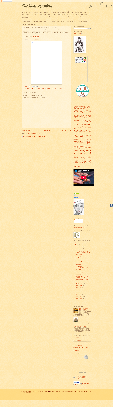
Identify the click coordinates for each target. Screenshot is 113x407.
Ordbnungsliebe (82, 142)
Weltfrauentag (83, 165)
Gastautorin (88, 115)
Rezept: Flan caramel (81, 281)
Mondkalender (76, 139)
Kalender (60, 88)
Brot (82, 107)
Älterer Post (66, 130)
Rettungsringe (79, 254)
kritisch (76, 135)
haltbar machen (78, 123)
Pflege (75, 145)
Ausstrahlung (82, 106)
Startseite (27, 21)
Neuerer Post (26, 130)
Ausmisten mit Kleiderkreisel (81, 347)
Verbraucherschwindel (86, 161)
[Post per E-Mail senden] (30, 86)
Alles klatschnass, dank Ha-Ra (81, 326)
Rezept (81, 148)
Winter (75, 166)
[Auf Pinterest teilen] (37, 86)
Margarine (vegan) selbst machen (83, 309)
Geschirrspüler (77, 119)
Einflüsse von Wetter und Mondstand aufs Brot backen (83, 252)
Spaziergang (76, 154)
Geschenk (34, 88)
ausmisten (76, 106)
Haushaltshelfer (86, 124)
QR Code (81, 147)
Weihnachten (76, 165)
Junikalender (88, 130)
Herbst (79, 127)
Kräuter (76, 134)
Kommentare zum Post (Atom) (34, 133)
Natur (89, 139)
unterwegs (88, 160)
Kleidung (89, 131)
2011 (76, 302)
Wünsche (79, 166)
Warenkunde (81, 163)
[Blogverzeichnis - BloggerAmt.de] (78, 195)
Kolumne (81, 132)
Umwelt (83, 160)
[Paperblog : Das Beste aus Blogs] (77, 383)
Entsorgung (88, 108)
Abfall (80, 105)
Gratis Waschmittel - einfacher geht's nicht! (82, 267)
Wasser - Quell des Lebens (82, 272)
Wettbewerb (89, 165)
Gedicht (89, 116)
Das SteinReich (77, 340)
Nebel (84, 141)
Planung (32, 89)
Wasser (89, 163)
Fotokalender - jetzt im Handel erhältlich (82, 277)
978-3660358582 (36, 36)
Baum (74, 107)
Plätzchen (76, 146)
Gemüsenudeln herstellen (82, 279)
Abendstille (78, 274)
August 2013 (79, 285)
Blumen (78, 107)
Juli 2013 (78, 287)
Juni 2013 (78, 289)
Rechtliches (71, 21)
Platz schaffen (87, 145)
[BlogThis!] (33, 86)
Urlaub (75, 161)
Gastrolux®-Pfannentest (79, 116)
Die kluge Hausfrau (37, 6)
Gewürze (89, 120)
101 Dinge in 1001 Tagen (80, 343)
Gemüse (75, 117)
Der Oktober (78, 269)
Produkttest (82, 146)
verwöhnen (76, 162)
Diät (81, 108)
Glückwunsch (76, 121)
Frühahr (84, 114)
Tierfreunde (88, 157)
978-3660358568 (36, 37)
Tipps (83, 158)
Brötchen (86, 107)
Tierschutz (76, 158)
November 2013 (79, 248)
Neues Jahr (88, 141)
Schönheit (76, 150)
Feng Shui (83, 111)
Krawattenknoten (88, 134)
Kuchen (86, 135)
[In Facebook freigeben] (36, 86)
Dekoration (76, 108)
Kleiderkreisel (82, 131)
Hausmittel (76, 126)
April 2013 (79, 292)
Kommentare (78, 222)
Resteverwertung (87, 147)
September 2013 (80, 283)
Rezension (76, 148)
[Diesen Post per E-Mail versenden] (32, 86)
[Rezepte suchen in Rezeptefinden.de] (78, 384)
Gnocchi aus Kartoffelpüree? (83, 271)
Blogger (59, 397)
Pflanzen (88, 144)
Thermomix (76, 157)
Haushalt (77, 124)
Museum (83, 139)
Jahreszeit (54, 88)
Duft (84, 108)
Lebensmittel (26, 89)
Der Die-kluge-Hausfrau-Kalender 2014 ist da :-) (82, 259)
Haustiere (87, 126)
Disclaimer (76, 350)
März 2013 (78, 294)
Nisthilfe (76, 142)
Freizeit (84, 112)
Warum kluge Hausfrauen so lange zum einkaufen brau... (83, 257)
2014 (76, 242)
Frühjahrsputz (76, 115)
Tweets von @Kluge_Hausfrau (80, 227)
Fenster (89, 111)
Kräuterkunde (81, 134)
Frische (80, 114)
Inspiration (47, 88)
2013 (76, 244)
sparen (89, 153)
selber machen (85, 150)
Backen (89, 106)
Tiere (82, 157)
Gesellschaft (87, 119)
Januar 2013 (79, 298)
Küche (81, 135)
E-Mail (49, 391)
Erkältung (76, 110)
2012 (76, 300)
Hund (85, 127)
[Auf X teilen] (34, 86)
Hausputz (82, 126)
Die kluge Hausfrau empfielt (81, 348)
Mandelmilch (76, 138)
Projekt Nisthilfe (57, 21)
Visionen (82, 162)
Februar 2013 (79, 296)
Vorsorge (75, 163)
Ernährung (87, 110)
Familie (29, 88)
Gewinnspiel (83, 120)
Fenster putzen (77, 112)
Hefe (74, 127)
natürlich (77, 141)
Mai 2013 (78, 291)
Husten (89, 127)
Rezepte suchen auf (82, 376)
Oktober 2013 (79, 250)
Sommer (85, 153)
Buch (90, 107)
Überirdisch (78, 264)
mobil (86, 138)
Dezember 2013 (79, 246)
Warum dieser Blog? (41, 21)
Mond (90, 138)
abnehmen (85, 105)
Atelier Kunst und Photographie (81, 342)
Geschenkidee (40, 88)
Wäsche (86, 163)
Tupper (89, 158)
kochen (75, 133)
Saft (85, 148)
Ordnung (89, 142)
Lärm (90, 135)
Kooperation (82, 21)
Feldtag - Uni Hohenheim (85, 317)
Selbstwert (76, 152)
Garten (82, 115)
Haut (90, 126)
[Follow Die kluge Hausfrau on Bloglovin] (79, 214)
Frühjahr (88, 114)
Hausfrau (88, 123)
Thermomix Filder (78, 338)
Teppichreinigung (87, 156)
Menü (81, 138)
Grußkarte (87, 122)
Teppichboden (76, 156)
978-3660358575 (36, 39)
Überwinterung (77, 160)
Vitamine (88, 162)
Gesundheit (76, 120)
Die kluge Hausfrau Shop (80, 101)
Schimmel (89, 148)
